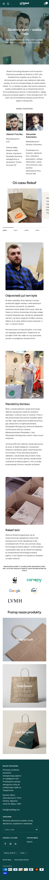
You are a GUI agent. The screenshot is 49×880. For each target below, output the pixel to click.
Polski (22, 853)
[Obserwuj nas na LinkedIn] (15, 843)
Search (29, 842)
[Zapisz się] (36, 829)
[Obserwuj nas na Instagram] (10, 843)
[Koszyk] (45, 4)
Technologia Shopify (21, 860)
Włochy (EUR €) (9, 853)
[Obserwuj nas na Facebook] (5, 843)
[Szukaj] (8, 4)
